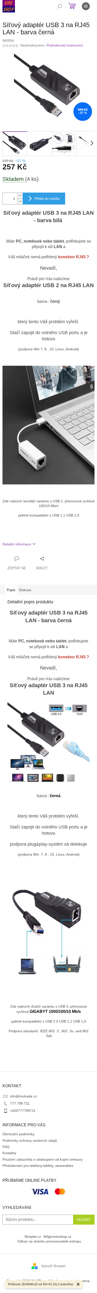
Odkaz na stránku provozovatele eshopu (49, 1241)
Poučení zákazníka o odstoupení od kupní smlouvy (42, 1159)
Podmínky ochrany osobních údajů (29, 1140)
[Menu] (86, 6)
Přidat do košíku (47, 199)
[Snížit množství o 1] (20, 201)
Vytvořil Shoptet (53, 1266)
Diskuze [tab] (25, 590)
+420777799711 (23, 1111)
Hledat (84, 1220)
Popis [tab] (11, 590)
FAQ (5, 1147)
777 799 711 (20, 1103)
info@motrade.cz (23, 1096)
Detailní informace (16, 544)
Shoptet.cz (32, 1237)
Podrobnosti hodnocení (65, 45)
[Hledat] (60, 6)
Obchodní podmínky (18, 1134)
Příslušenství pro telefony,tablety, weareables (37, 1166)
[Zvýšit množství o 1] (20, 196)
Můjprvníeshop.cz (57, 1237)
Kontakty (9, 1153)
